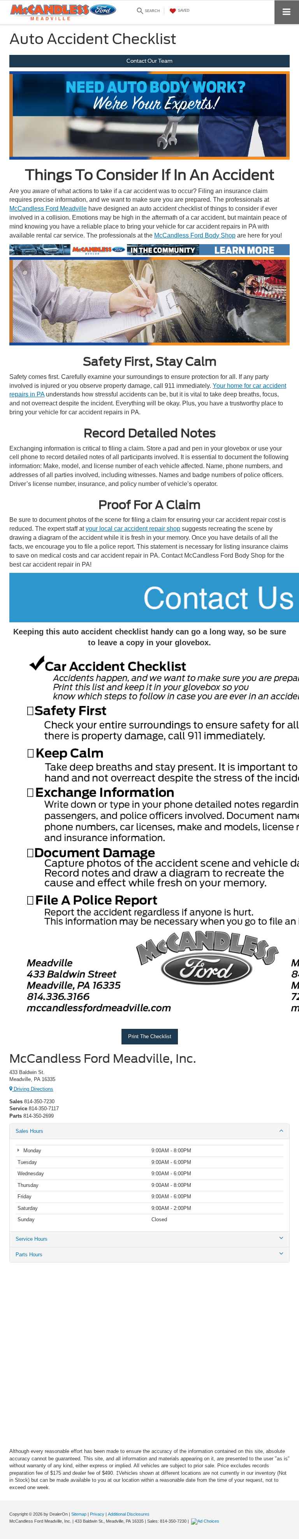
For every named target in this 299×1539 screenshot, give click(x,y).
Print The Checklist (149, 1036)
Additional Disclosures (129, 1514)
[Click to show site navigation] (286, 12)
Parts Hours (29, 1254)
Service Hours (31, 1239)
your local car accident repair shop (133, 528)
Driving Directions (32, 1089)
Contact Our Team (149, 61)
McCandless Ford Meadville (48, 208)
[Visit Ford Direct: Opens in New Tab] (206, 1521)
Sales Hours (29, 1131)
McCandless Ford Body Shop (195, 235)
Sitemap (78, 1514)
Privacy (97, 1514)
